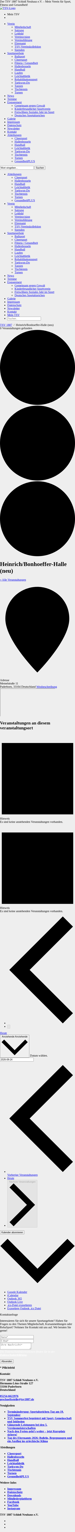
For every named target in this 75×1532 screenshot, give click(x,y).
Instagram (13, 1508)
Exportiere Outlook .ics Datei (24, 1308)
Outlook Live (15, 1301)
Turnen (12, 1473)
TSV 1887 (6, 324)
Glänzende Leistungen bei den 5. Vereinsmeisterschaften (27, 1426)
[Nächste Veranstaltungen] (8, 1027)
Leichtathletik (15, 1463)
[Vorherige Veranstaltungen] (41, 1023)
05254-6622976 (9, 1396)
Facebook (13, 1501)
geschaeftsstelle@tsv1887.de (17, 1399)
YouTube (13, 1505)
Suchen (40, 167)
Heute (3, 1033)
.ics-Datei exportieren (19, 1305)
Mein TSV (13, 314)
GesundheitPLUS (18, 1476)
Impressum (14, 1488)
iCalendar (12, 1295)
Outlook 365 (14, 1298)
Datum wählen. (39, 1055)
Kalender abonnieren (12, 1232)
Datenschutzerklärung (13, 1354)
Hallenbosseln (15, 1456)
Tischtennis (14, 1469)
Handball (13, 1460)
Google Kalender (17, 1292)
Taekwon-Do (15, 1466)
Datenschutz (15, 1492)
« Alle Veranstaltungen (13, 579)
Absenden (6, 1361)
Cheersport (14, 1453)
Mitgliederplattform (19, 1498)
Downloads (14, 1495)
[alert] (37, 778)
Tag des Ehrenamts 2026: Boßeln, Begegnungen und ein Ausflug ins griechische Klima (39, 1439)
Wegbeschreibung (46, 686)
